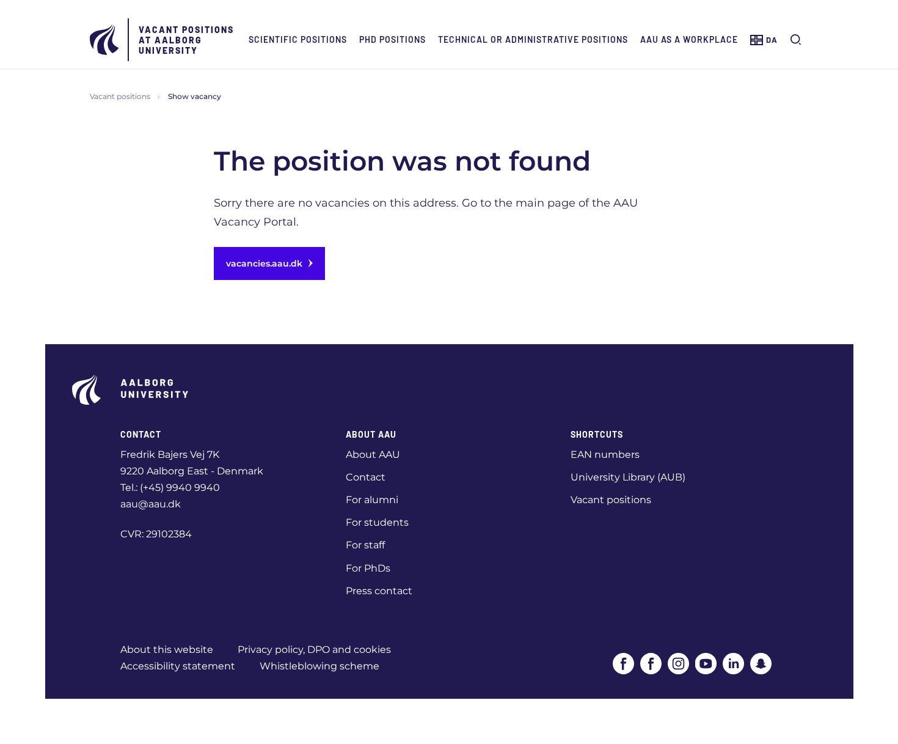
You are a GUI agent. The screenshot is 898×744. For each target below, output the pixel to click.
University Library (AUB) (628, 477)
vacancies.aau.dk (264, 263)
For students (377, 522)
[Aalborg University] (105, 39)
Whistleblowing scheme (319, 666)
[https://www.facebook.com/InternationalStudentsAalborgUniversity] (651, 663)
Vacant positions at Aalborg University (186, 40)
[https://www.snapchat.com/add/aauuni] (761, 663)
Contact (365, 477)
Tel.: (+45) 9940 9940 (170, 487)
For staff (365, 545)
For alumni (372, 500)
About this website (166, 649)
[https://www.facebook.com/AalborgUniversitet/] (623, 663)
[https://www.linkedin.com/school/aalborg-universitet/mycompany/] (733, 663)
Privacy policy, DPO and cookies (314, 649)
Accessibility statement (177, 666)
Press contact (379, 591)
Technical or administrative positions (533, 39)
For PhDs (368, 568)
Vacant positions (120, 96)
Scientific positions (298, 39)
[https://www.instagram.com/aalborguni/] (678, 663)
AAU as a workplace (689, 39)
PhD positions (392, 39)
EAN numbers (605, 454)
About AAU (373, 454)
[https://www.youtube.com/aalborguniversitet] (706, 663)
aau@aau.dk (150, 504)
